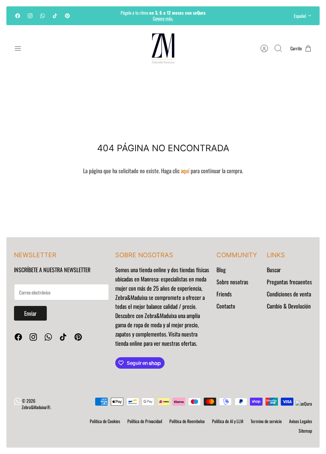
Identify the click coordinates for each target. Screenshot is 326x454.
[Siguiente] (229, 15)
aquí (185, 171)
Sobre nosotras (232, 282)
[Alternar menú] (21, 48)
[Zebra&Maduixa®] (163, 48)
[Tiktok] (55, 16)
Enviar (30, 313)
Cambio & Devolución (289, 306)
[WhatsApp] (42, 16)
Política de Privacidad (144, 421)
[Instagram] (30, 16)
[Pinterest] (67, 16)
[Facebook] (17, 16)
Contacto (225, 306)
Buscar (274, 270)
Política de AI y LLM (227, 421)
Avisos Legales (300, 421)
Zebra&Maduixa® (36, 407)
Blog (221, 270)
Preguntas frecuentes (289, 282)
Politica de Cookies (105, 421)
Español (300, 15)
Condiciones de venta (289, 294)
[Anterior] (96, 15)
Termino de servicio (266, 421)
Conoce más (163, 18)
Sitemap (305, 430)
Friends (224, 294)
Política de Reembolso (187, 421)
